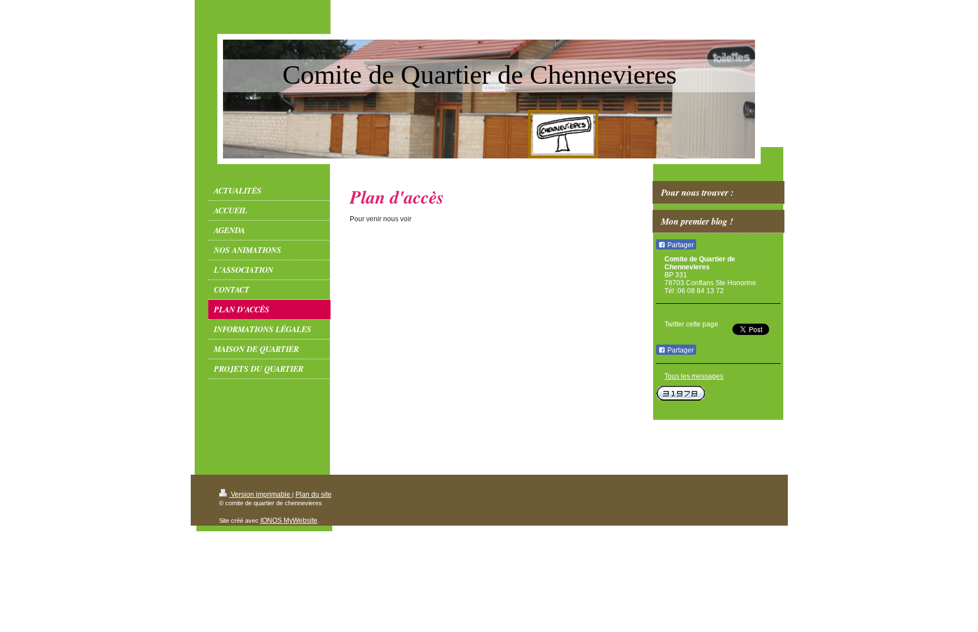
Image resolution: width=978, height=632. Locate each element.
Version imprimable (260, 494)
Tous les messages (693, 376)
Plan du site (313, 494)
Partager (680, 245)
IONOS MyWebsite (289, 520)
